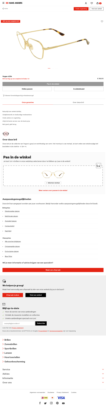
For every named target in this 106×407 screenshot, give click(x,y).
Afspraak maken (12, 295)
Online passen (27, 89)
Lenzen (7, 353)
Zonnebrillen (9, 344)
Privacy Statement (63, 393)
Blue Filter (8, 256)
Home (6, 9)
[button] (86, 3)
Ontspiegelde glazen (12, 246)
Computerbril (9, 226)
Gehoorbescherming (13, 362)
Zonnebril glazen (11, 221)
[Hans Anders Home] (15, 3)
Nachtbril (8, 231)
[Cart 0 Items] (97, 3)
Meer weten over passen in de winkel (53, 191)
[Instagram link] (51, 403)
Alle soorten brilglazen (13, 241)
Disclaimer (51, 393)
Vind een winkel (97, 9)
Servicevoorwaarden (56, 331)
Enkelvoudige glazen (12, 211)
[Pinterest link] (57, 403)
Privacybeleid (42, 331)
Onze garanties (28, 103)
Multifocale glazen (11, 216)
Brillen (6, 340)
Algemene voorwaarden (37, 393)
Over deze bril (78, 103)
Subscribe (41, 323)
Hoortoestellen (11, 357)
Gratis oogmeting (81, 9)
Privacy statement (17, 328)
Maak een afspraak (53, 270)
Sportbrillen (9, 349)
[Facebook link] (40, 403)
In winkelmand (78, 89)
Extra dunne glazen (12, 251)
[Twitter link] (45, 403)
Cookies (73, 393)
